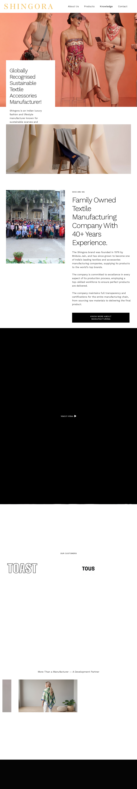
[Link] (29, 6)
